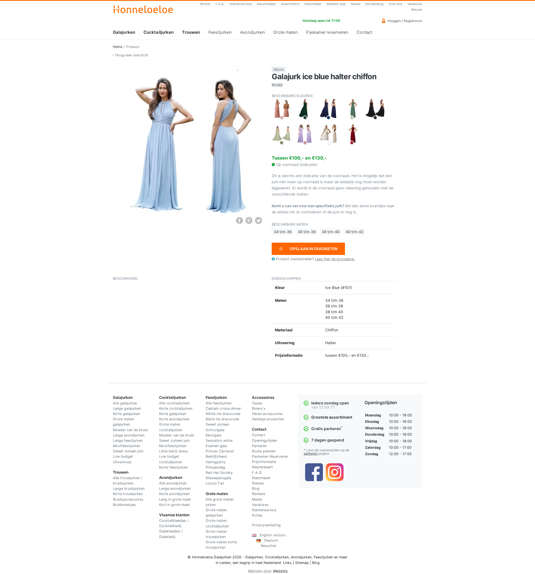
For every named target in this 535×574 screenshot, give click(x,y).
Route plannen (264, 451)
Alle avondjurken (173, 483)
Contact (364, 32)
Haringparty (215, 462)
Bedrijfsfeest (216, 456)
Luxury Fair (215, 483)
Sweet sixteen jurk (128, 451)
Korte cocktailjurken (175, 408)
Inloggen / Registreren (404, 21)
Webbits (280, 571)
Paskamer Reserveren (270, 456)
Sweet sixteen (217, 424)
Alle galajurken (125, 403)
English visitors (271, 535)
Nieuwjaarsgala (218, 478)
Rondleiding (374, 4)
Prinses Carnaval (220, 451)
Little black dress (173, 451)
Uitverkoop (122, 462)
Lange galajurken (127, 408)
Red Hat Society (219, 473)
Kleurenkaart (266, 4)
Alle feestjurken (219, 403)
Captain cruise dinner (223, 408)
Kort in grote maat (174, 505)
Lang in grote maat (175, 499)
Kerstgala (213, 435)
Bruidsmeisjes (124, 505)
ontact (259, 435)
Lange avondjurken (128, 435)
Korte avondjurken (174, 419)
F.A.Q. (219, 4)
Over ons (395, 4)
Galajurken (124, 32)
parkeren (311, 453)
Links (287, 563)
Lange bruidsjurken (129, 488)
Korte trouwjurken (128, 494)
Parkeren (259, 446)
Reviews (259, 494)
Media (355, 4)
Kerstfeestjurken (126, 446)
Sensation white (219, 440)
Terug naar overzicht (131, 55)
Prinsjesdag (215, 467)
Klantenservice (241, 4)
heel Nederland (268, 563)
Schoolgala (215, 430)
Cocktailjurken (159, 32)
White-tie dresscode (223, 414)
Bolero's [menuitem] (259, 408)
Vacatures (414, 4)
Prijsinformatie (264, 462)
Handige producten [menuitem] (268, 419)
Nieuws (416, 9)
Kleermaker (313, 4)
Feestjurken (220, 32)
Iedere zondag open (330, 403)
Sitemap (302, 563)
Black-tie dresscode (222, 419)
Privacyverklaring (266, 525)
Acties (257, 515)
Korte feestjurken (173, 467)
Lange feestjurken (128, 440)
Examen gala (216, 446)
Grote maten (285, 32)
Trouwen (191, 32)
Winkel (205, 4)
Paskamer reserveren (327, 32)
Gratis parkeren (327, 428)
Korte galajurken (126, 414)
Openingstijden (264, 440)
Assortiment (290, 4)
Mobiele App (336, 4)
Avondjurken (252, 32)
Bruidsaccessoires (128, 499)
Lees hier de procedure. (335, 259)
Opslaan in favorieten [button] (313, 249)
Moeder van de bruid (130, 430)
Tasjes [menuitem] (257, 403)
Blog (255, 488)
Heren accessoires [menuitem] (267, 414)
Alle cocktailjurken (174, 403)
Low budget (123, 456)
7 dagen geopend (327, 440)
